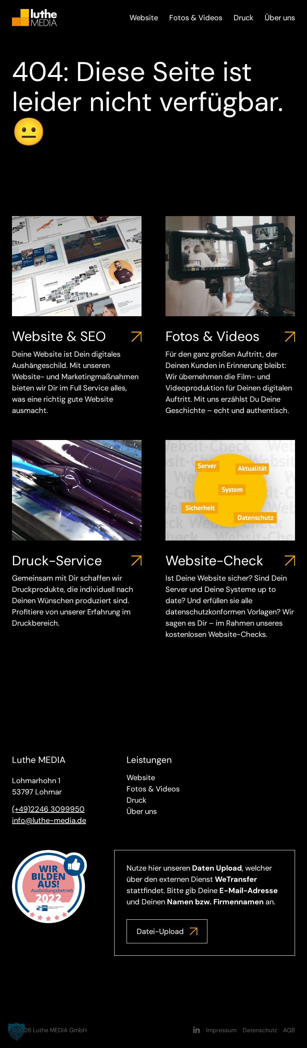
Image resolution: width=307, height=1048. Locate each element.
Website (144, 18)
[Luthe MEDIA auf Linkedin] (196, 1030)
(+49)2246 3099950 (48, 809)
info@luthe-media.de (49, 820)
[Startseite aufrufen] (34, 17)
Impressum (221, 1030)
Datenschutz (260, 1030)
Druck (243, 18)
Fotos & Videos (195, 18)
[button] (16, 1031)
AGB (289, 1030)
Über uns (280, 18)
